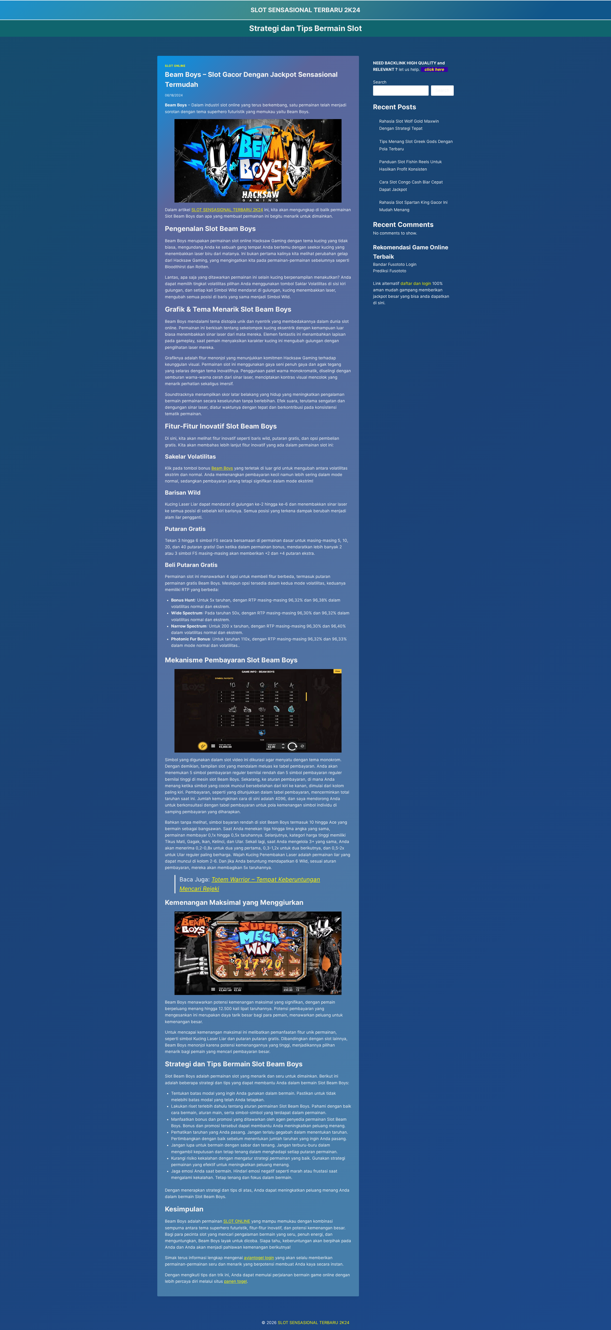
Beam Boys (222, 468)
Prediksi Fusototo (389, 270)
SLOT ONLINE (175, 66)
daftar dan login (415, 283)
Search (379, 82)
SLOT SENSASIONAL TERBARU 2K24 (227, 209)
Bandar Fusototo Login (394, 264)
